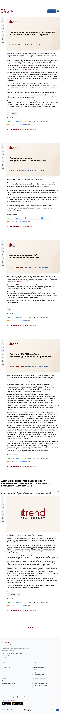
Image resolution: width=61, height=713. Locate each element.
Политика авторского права (39, 685)
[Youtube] (13, 696)
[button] (2, 18)
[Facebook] (6, 696)
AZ (54, 709)
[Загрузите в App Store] (6, 703)
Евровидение (11, 594)
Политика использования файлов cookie (42, 687)
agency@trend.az (6, 657)
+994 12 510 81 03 (6, 655)
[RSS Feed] (24, 696)
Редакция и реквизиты (38, 667)
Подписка (4, 680)
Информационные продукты (9, 683)
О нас (33, 665)
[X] (10, 696)
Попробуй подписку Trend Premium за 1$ (22, 129)
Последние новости (7, 665)
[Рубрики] (58, 11)
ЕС (8, 113)
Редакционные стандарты (38, 672)
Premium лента (6, 667)
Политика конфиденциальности (40, 683)
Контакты (34, 669)
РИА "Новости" (33, 69)
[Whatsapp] (3, 696)
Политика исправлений (38, 674)
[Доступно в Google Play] (17, 703)
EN (51, 709)
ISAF (9, 309)
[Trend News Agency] (6, 643)
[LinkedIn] (20, 696)
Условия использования (38, 680)
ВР (18, 594)
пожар (14, 113)
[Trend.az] (7, 11)
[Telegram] (17, 696)
